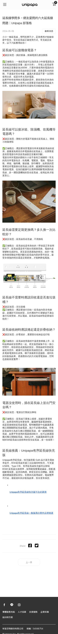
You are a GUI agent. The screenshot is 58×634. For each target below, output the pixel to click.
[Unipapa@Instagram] (19, 605)
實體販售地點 (8, 612)
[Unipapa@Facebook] (4, 605)
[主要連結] (5, 5)
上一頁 (29, 562)
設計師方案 (7, 617)
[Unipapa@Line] (12, 605)
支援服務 (33, 612)
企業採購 (44, 612)
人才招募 (22, 612)
